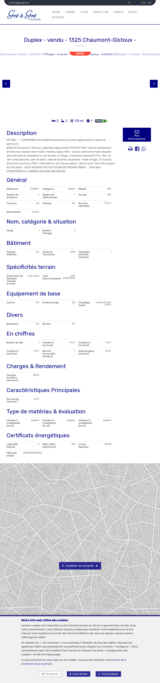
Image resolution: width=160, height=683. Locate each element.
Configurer (51, 674)
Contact (133, 12)
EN (143, 3)
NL (150, 3)
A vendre (70, 12)
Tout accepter (110, 674)
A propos (118, 12)
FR (137, 3)
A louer (84, 12)
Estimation (58, 17)
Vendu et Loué (100, 12)
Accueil (56, 12)
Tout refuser (80, 674)
